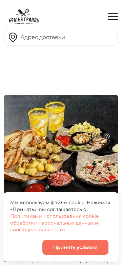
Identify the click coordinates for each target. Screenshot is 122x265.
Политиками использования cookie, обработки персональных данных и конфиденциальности (55, 223)
